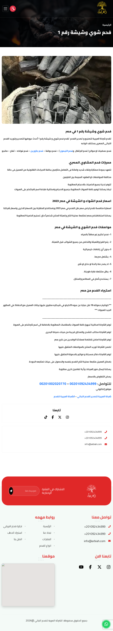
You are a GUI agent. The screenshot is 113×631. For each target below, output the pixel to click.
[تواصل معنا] (13, 9)
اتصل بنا (18, 539)
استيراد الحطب (14, 533)
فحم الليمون (66, 151)
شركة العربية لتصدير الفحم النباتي (94, 396)
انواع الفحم (45, 546)
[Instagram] (67, 417)
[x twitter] (99, 567)
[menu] (5, 9)
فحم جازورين (36, 151)
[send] (11, 491)
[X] (60, 417)
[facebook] (90, 567)
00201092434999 (83, 383)
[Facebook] (53, 417)
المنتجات (46, 539)
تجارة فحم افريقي (12, 526)
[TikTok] (45, 417)
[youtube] (81, 567)
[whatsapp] (106, 624)
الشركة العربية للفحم (64, 396)
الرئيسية (106, 25)
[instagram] (108, 567)
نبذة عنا (47, 533)
